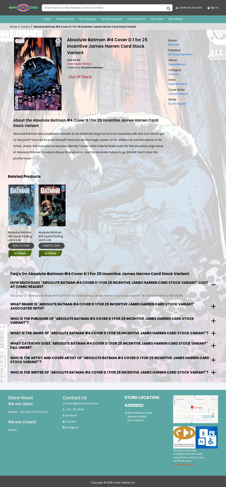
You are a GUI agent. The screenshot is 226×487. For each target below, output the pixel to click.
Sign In (214, 7)
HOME (47, 19)
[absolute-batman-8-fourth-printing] (21, 205)
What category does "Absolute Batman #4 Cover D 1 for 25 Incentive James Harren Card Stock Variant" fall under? (109, 345)
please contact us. (184, 464)
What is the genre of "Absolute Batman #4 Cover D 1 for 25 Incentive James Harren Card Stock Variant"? (109, 333)
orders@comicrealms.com (82, 403)
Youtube (71, 421)
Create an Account (190, 7)
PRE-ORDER (175, 19)
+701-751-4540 (74, 409)
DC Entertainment (180, 54)
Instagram (72, 427)
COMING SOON (65, 19)
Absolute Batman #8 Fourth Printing (20, 234)
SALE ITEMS (156, 19)
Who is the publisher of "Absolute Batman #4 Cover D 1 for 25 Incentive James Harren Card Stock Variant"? (102, 320)
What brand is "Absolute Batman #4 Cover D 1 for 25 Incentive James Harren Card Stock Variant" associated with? (102, 306)
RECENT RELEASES (111, 19)
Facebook (71, 415)
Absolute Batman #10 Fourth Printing (50, 234)
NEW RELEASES (87, 19)
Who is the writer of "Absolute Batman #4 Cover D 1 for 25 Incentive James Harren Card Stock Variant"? (109, 372)
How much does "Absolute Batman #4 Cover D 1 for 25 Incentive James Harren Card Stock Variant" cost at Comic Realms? (109, 284)
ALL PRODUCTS (136, 19)
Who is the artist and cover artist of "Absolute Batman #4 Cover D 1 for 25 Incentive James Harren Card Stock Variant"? (109, 360)
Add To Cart (21, 245)
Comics (25, 26)
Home (13, 26)
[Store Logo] (23, 8)
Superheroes (177, 64)
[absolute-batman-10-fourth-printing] (52, 205)
